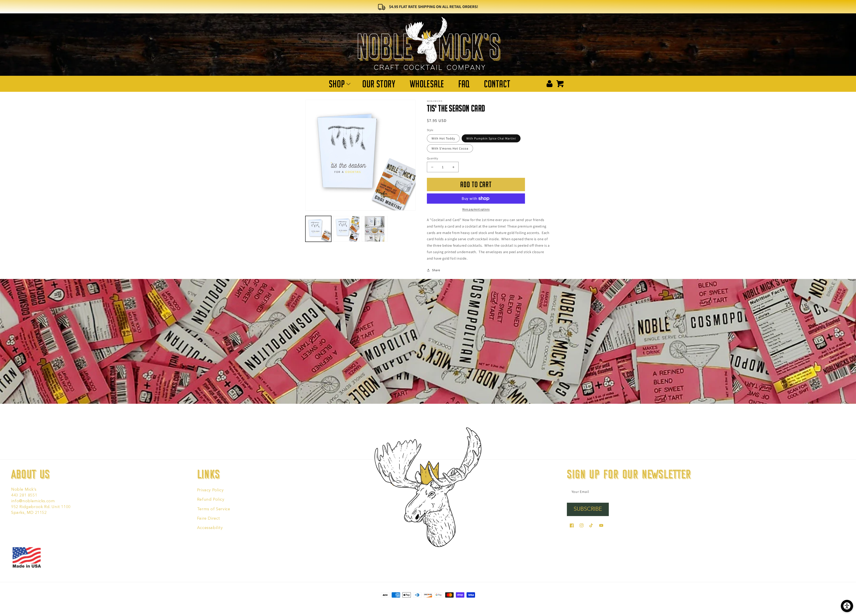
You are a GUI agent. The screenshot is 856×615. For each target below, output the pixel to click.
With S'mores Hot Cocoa (450, 148)
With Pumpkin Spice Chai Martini (491, 138)
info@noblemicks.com (33, 501)
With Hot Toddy (443, 138)
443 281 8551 (24, 495)
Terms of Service (213, 509)
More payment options (476, 209)
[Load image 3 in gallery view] (375, 229)
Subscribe (588, 509)
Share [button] (436, 270)
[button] (338, 84)
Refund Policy (210, 500)
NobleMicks (412, 604)
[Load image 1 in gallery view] (318, 229)
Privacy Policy (210, 490)
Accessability (210, 528)
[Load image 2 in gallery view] (346, 229)
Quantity (432, 158)
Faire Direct (208, 519)
